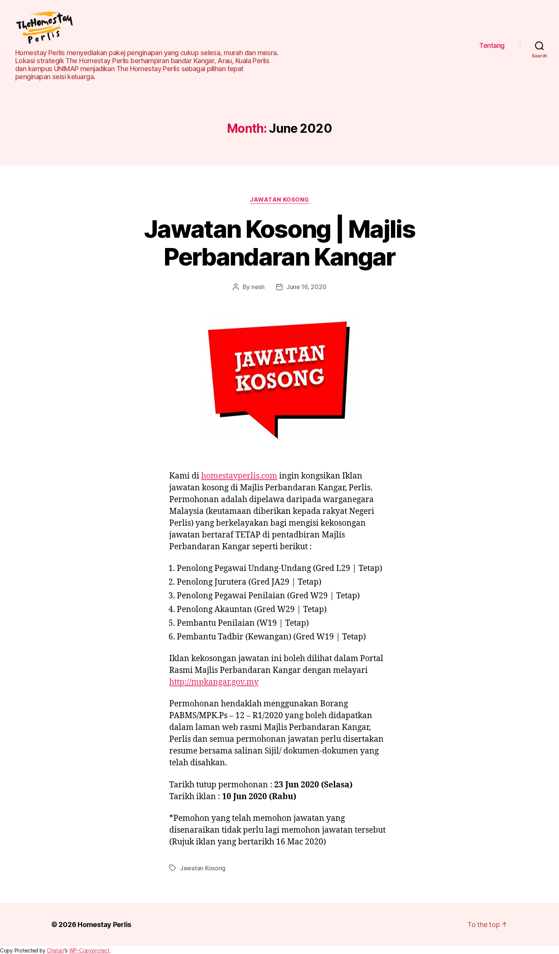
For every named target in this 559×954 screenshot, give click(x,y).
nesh (258, 287)
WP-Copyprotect (89, 951)
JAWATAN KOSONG (279, 199)
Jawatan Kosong (203, 868)
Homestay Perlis (104, 925)
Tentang (492, 45)
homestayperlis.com (239, 476)
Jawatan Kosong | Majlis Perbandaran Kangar (279, 242)
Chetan (55, 951)
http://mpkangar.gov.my (214, 682)
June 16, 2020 (306, 287)
